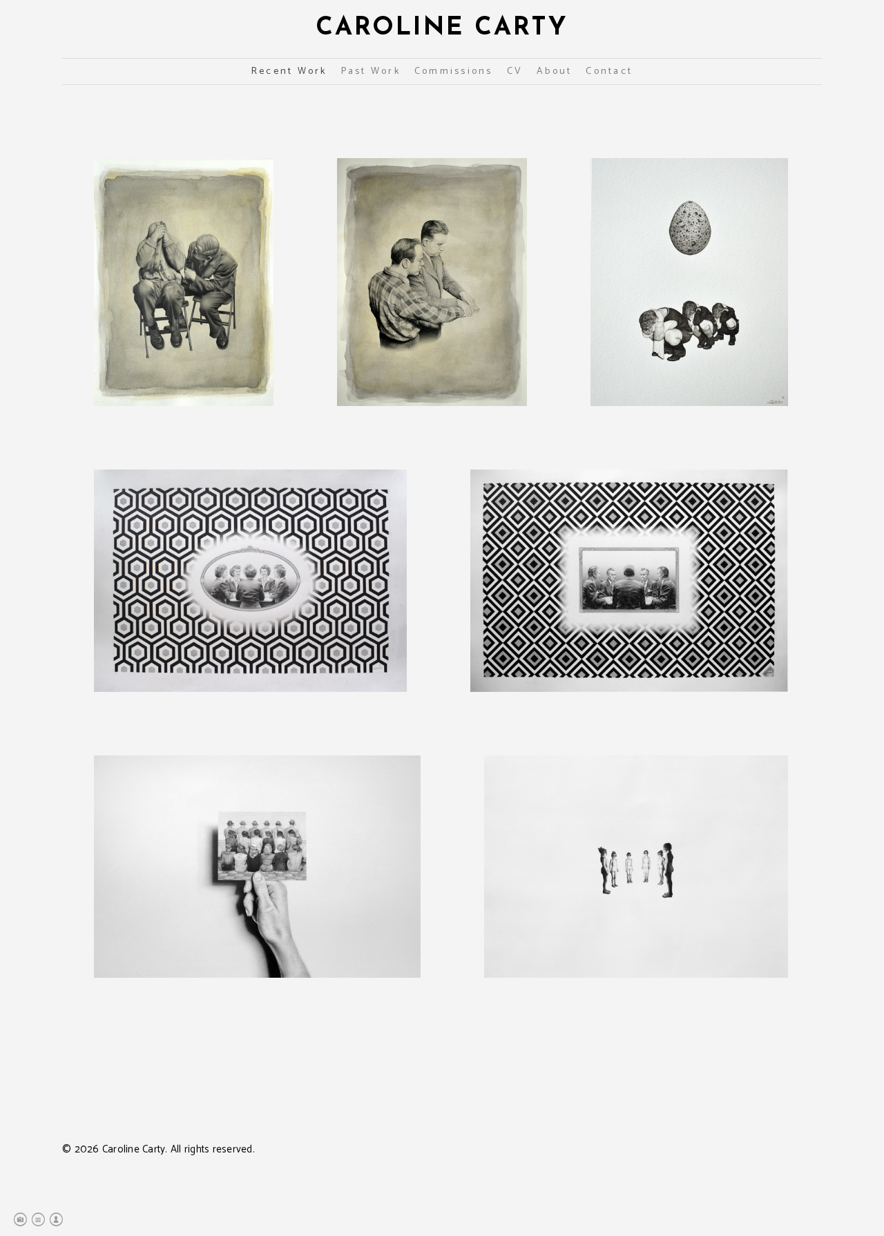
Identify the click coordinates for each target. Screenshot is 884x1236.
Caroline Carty (442, 28)
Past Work (371, 71)
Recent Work (289, 71)
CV (515, 71)
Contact (609, 71)
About (554, 71)
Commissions (453, 71)
